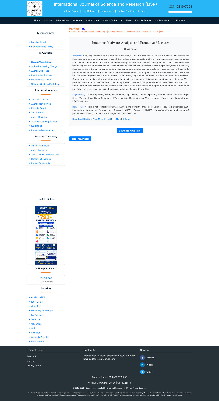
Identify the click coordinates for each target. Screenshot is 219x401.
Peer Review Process (41, 75)
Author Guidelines (40, 70)
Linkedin (149, 365)
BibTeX (107, 119)
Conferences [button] (161, 20)
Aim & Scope (37, 112)
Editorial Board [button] (142, 20)
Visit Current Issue (40, 145)
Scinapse (35, 332)
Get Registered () (42, 46)
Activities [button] (125, 20)
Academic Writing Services (44, 121)
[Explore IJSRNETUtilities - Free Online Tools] (46, 235)
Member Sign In (39, 42)
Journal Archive (39, 150)
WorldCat (36, 319)
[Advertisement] (46, 182)
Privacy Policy (34, 365)
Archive (48, 20)
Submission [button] (61, 20)
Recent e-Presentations (43, 130)
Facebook (149, 358)
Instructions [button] (92, 20)
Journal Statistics (39, 99)
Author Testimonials (41, 103)
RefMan (126, 119)
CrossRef (36, 306)
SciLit (34, 328)
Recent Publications (41, 159)
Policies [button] (179, 20)
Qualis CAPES (38, 297)
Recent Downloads (40, 163)
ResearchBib (37, 341)
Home (37, 20)
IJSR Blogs (36, 126)
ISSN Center (37, 301)
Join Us (30, 361)
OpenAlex (36, 324)
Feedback (31, 356)
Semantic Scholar (40, 337)
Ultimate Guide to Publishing (45, 84)
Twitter (148, 372)
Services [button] (76, 20)
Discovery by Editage (42, 310)
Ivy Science (37, 315)
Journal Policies (39, 117)
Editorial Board (38, 108)
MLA (100, 119)
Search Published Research (45, 154)
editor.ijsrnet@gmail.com (102, 359)
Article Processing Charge (44, 66)
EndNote (116, 119)
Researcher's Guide (41, 79)
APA (94, 119)
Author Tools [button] (109, 20)
